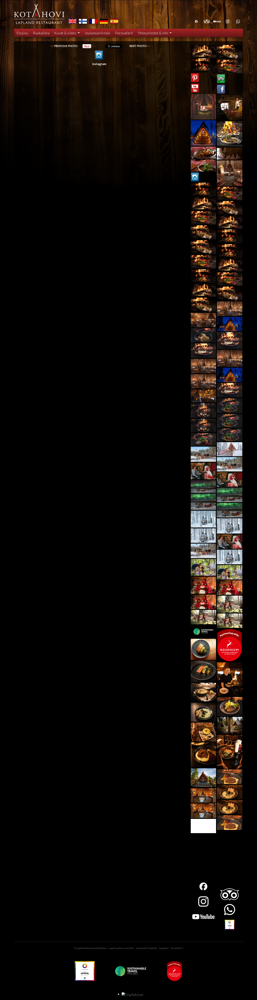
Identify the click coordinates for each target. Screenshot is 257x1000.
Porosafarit (124, 33)
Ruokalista (41, 33)
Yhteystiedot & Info (153, 33)
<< (64, 46)
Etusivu (22, 33)
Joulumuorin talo (97, 33)
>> (140, 46)
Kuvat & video (65, 33)
